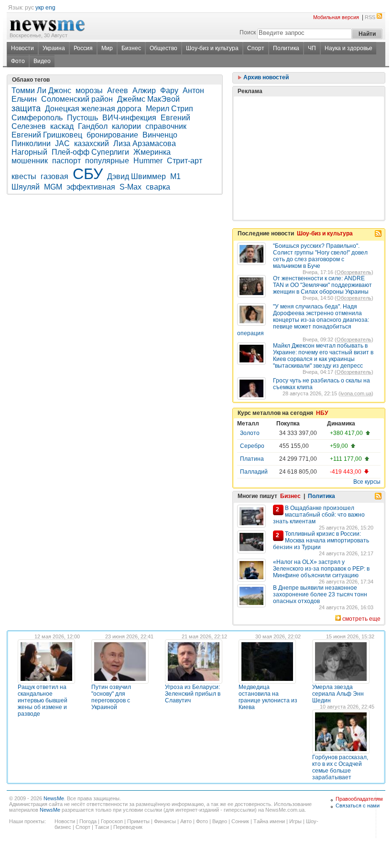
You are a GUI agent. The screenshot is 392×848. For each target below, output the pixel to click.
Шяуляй (25, 187)
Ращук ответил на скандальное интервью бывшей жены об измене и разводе (42, 700)
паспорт (66, 161)
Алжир (144, 90)
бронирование (112, 135)
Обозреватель (354, 272)
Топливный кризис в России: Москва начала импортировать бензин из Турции (321, 540)
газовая (54, 176)
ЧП (312, 48)
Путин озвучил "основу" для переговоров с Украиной (111, 697)
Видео (42, 61)
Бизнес (131, 48)
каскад (62, 126)
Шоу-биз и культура (212, 48)
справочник (165, 126)
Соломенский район (77, 99)
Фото (18, 61)
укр (39, 7)
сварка (158, 187)
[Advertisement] (309, 134)
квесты (23, 176)
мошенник (29, 161)
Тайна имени (269, 821)
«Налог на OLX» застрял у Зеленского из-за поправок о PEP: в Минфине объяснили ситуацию (321, 569)
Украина (54, 48)
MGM (53, 187)
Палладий (254, 471)
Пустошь (82, 118)
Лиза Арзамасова (144, 143)
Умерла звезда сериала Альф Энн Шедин (338, 694)
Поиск (248, 32)
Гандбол (93, 126)
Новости (22, 48)
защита (26, 108)
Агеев (117, 90)
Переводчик (127, 827)
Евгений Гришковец (46, 135)
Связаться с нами (358, 805)
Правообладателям (359, 799)
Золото (250, 433)
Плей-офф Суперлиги (90, 152)
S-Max (131, 187)
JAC (62, 143)
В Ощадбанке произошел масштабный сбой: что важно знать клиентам (319, 515)
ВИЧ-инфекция (129, 118)
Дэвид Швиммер (136, 176)
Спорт (255, 48)
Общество (163, 48)
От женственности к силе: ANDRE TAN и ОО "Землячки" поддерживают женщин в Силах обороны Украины (322, 285)
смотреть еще (361, 618)
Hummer (148, 161)
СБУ (88, 173)
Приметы (138, 821)
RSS (370, 17)
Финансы (165, 821)
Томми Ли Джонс (41, 90)
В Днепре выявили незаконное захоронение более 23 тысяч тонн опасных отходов (320, 594)
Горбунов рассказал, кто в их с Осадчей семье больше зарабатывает (340, 767)
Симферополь (37, 118)
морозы (89, 90)
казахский (91, 143)
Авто (186, 821)
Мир (107, 48)
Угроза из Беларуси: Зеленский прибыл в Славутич (192, 694)
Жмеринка (152, 152)
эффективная (90, 187)
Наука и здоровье (348, 48)
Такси (102, 827)
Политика (286, 48)
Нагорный (29, 152)
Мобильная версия (336, 17)
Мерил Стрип (169, 109)
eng (50, 7)
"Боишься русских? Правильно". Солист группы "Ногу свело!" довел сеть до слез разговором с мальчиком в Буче (320, 256)
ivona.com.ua (355, 393)
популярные (107, 161)
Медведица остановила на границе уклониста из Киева (268, 697)
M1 (175, 176)
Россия (83, 48)
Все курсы (367, 481)
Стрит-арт (184, 161)
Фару (169, 90)
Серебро (252, 446)
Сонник (240, 821)
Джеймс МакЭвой (148, 99)
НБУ (322, 413)
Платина (252, 459)
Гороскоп (112, 821)
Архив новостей (265, 77)
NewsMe (54, 798)
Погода (88, 821)
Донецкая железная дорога (93, 109)
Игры (295, 821)
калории (126, 126)
